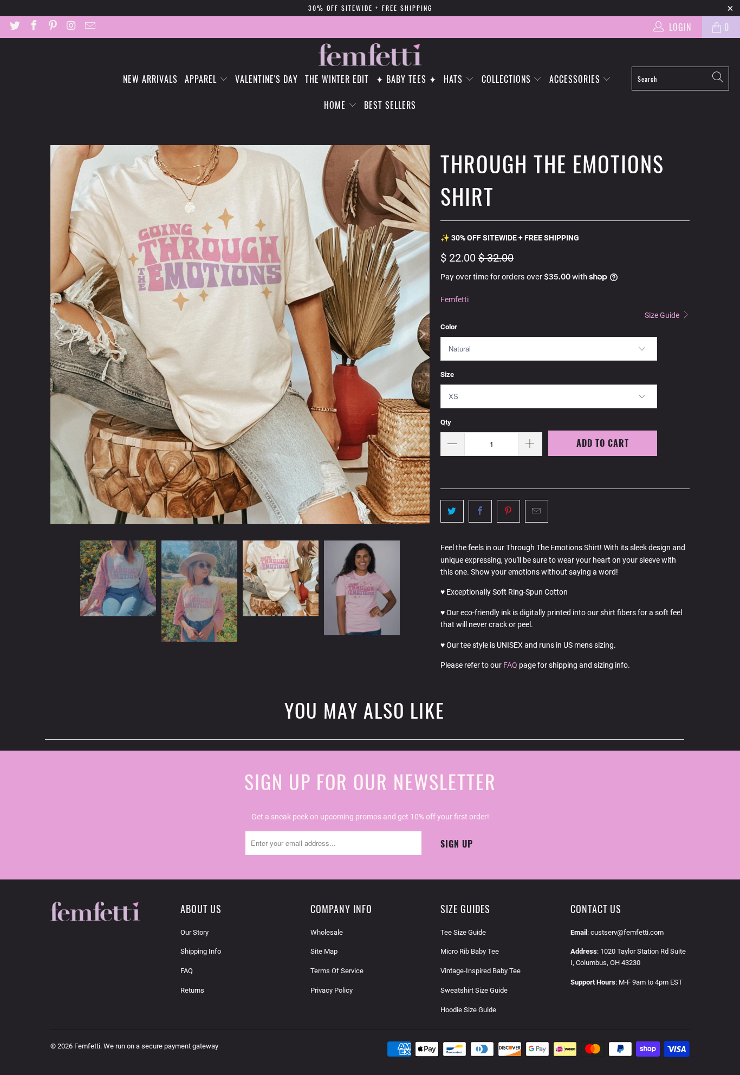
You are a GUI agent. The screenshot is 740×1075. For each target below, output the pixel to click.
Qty (445, 422)
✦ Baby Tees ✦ (406, 79)
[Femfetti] (370, 55)
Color (448, 327)
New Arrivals (150, 79)
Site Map (323, 951)
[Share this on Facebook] (480, 511)
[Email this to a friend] (536, 511)
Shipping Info (200, 951)
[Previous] (58, 334)
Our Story (194, 932)
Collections (508, 79)
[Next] (421, 334)
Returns (192, 990)
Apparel (202, 79)
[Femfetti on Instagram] (71, 27)
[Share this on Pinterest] (508, 511)
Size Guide (663, 315)
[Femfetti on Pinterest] (52, 27)
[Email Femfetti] (89, 27)
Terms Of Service (336, 971)
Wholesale (326, 932)
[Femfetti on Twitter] (14, 27)
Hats (454, 79)
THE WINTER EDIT (337, 79)
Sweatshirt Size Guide (474, 990)
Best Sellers (390, 105)
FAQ (510, 665)
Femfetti (454, 299)
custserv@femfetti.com (627, 932)
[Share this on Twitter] (452, 511)
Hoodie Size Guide (468, 1010)
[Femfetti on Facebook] (33, 27)
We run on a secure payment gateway (160, 1046)
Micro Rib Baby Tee (469, 951)
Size (447, 374)
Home (336, 105)
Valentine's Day (266, 79)
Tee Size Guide (463, 932)
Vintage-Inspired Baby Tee (480, 971)
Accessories (576, 79)
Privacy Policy (331, 990)
